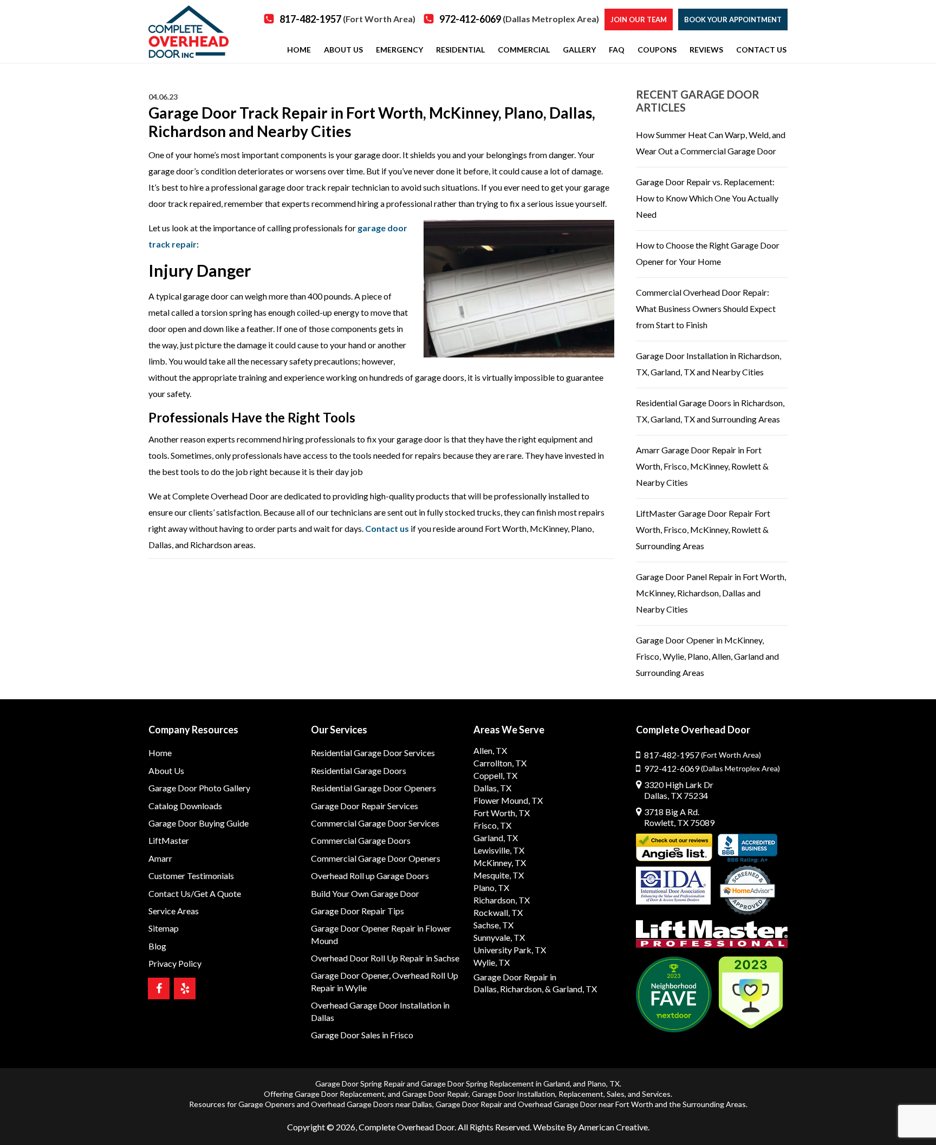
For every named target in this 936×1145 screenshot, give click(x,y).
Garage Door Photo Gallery (199, 788)
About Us (166, 770)
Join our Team (638, 19)
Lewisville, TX (498, 850)
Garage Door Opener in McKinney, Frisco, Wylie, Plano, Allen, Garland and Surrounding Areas (707, 656)
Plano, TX (491, 887)
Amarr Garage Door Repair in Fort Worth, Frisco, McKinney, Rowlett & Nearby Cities (702, 466)
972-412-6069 (519, 19)
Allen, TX (490, 750)
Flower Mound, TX (508, 800)
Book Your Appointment (733, 19)
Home (160, 752)
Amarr (160, 858)
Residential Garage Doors (358, 770)
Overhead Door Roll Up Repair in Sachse (385, 958)
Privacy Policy (175, 963)
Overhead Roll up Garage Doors (370, 875)
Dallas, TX (492, 788)
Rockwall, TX (498, 912)
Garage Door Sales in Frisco (362, 1035)
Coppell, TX (495, 775)
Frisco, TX (492, 825)
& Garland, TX (571, 989)
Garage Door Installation (513, 1093)
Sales (616, 1093)
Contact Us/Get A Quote (194, 893)
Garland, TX (495, 837)
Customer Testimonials (191, 875)
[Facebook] (159, 988)
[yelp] (185, 988)
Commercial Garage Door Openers (375, 858)
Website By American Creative (590, 1127)
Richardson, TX (501, 900)
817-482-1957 (347, 19)
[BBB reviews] (747, 848)
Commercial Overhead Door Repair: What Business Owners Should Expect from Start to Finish (706, 308)
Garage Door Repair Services (364, 806)
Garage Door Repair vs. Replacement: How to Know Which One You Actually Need (707, 198)
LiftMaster (168, 840)
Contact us (387, 528)
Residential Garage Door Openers (373, 788)
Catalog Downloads (185, 806)
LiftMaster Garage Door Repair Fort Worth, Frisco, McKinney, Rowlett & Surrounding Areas (703, 529)
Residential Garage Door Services (373, 752)
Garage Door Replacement (340, 1093)
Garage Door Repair (435, 1093)
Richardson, (521, 989)
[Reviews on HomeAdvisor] (747, 892)
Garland (556, 1083)
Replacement (580, 1093)
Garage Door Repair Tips (357, 911)
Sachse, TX (493, 925)
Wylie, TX (491, 962)
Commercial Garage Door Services (375, 823)
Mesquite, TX (498, 875)
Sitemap (163, 928)
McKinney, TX (499, 862)
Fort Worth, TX (501, 813)
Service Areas (173, 911)
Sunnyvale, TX (499, 937)
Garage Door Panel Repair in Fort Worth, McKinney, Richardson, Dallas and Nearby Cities (711, 592)
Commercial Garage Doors (361, 840)
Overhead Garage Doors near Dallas (371, 1104)
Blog (157, 946)
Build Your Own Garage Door (365, 893)
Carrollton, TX (499, 763)
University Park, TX (509, 950)
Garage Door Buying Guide (198, 823)
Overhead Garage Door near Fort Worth (585, 1104)
